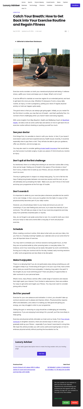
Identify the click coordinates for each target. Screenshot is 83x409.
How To (24, 8)
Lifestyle (16, 12)
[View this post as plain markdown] (65, 31)
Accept (66, 403)
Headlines (75, 5)
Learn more (58, 398)
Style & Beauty (39, 2)
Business (24, 5)
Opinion (65, 2)
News (58, 2)
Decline (74, 403)
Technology (33, 5)
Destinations (59, 5)
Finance (42, 5)
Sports (30, 2)
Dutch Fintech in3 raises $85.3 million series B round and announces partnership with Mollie (26, 369)
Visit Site (41, 354)
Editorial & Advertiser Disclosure (29, 41)
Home (23, 2)
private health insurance (48, 148)
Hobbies (49, 5)
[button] (68, 31)
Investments (50, 2)
